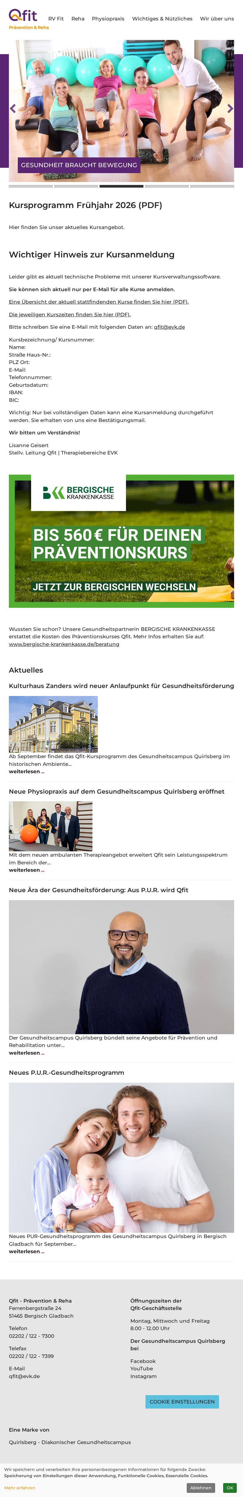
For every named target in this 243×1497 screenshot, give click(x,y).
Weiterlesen (25, 771)
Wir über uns (217, 19)
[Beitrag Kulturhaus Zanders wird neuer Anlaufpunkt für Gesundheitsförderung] (121, 724)
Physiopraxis (108, 19)
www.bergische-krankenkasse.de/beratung (64, 644)
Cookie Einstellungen (182, 1402)
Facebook (143, 1361)
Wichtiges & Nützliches (162, 19)
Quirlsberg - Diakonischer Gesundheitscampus (70, 1442)
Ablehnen (201, 1487)
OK (230, 1487)
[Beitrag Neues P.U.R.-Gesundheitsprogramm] (121, 1158)
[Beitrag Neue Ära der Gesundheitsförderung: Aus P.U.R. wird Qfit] (121, 967)
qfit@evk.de (169, 327)
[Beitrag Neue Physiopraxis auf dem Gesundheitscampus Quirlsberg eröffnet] (121, 826)
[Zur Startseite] (29, 19)
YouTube (141, 1369)
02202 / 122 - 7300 (31, 1336)
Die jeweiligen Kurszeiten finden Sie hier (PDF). (70, 315)
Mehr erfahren (19, 1487)
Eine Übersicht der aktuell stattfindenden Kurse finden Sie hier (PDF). (99, 302)
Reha (77, 19)
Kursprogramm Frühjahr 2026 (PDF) (85, 205)
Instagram (143, 1376)
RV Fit (56, 19)
